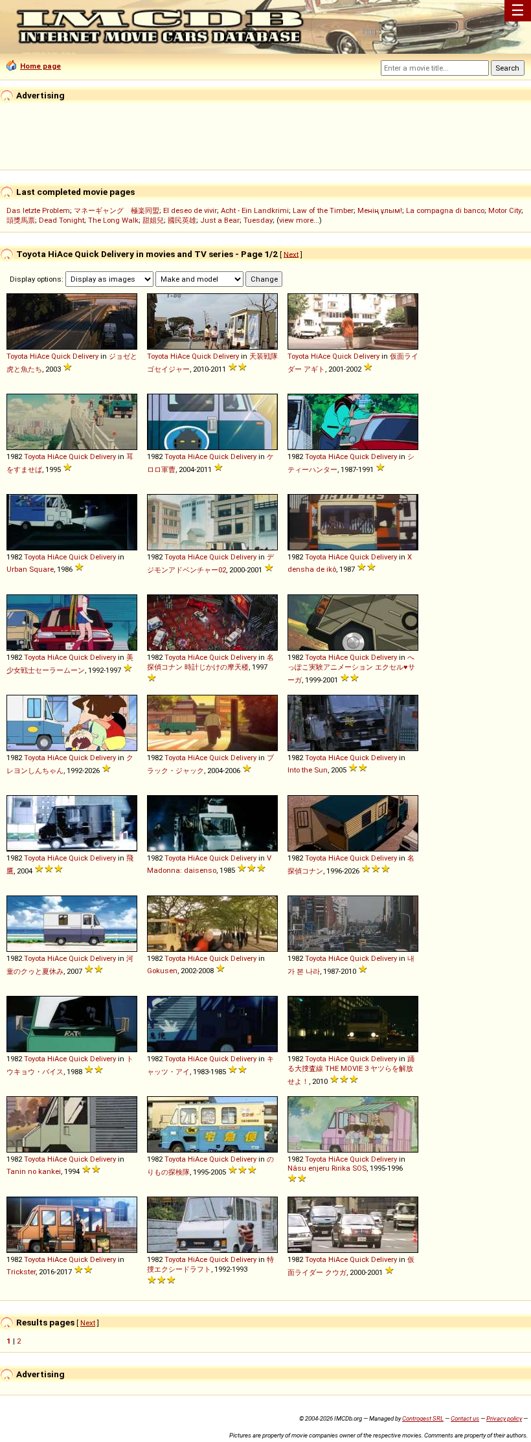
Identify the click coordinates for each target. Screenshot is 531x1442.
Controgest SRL (423, 1418)
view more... (299, 220)
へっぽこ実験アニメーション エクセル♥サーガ (351, 668)
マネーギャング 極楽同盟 (116, 210)
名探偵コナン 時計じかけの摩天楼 (210, 662)
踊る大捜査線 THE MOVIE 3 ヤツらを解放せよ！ (351, 1070)
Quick (61, 356)
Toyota (17, 356)
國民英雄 (182, 220)
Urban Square (30, 569)
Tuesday (258, 220)
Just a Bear (220, 220)
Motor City (504, 210)
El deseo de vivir (190, 210)
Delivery (85, 356)
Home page (40, 66)
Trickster (21, 1271)
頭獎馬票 (20, 220)
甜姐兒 (153, 220)
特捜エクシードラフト (210, 1264)
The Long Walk (113, 220)
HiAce (39, 356)
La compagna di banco (445, 210)
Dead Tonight (61, 220)
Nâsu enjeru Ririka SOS (327, 1168)
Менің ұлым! (379, 210)
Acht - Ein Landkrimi (255, 210)
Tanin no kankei (33, 1171)
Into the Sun (308, 769)
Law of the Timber (323, 210)
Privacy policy (504, 1418)
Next (291, 253)
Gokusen (162, 970)
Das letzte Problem (38, 210)
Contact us (465, 1418)
